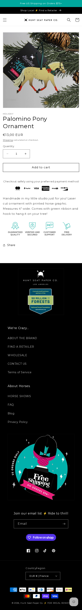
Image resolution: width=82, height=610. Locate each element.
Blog (11, 413)
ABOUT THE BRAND (22, 338)
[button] (5, 20)
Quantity (8, 146)
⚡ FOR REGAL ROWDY (57, 603)
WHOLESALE (17, 355)
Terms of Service (20, 372)
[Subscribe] (64, 523)
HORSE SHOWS (19, 396)
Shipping (8, 140)
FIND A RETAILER (21, 346)
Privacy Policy (18, 422)
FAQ (11, 404)
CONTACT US (17, 363)
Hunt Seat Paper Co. (31, 603)
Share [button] (11, 245)
